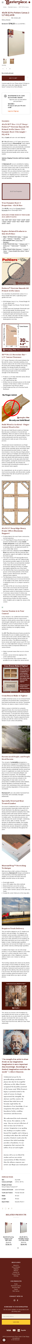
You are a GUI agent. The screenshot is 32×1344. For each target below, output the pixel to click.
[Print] (5, 1205)
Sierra (27, 251)
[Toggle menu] (2, 2)
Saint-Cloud (15, 245)
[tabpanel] (8, 1234)
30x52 (4, 221)
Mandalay (6, 242)
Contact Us (16, 1272)
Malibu (19, 237)
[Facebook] (2, 1205)
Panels (16, 1289)
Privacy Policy (16, 1274)
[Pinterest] (12, 1205)
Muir (16, 244)
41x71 (18, 221)
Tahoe (5, 251)
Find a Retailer (16, 1267)
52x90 (3, 223)
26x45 (28, 219)
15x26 (14, 219)
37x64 (14, 221)
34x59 (9, 221)
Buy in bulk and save (7, 73)
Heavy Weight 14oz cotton (16, 251)
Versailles (17, 238)
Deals (16, 1284)
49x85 (27, 221)
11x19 (10, 219)
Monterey (19, 249)
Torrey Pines (19, 240)
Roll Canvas (16, 1291)
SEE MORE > (11, 104)
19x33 (18, 219)
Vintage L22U (23, 244)
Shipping (16, 1269)
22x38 (23, 219)
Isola (23, 238)
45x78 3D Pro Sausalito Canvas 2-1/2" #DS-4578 (24, 1238)
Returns (16, 1270)
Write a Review (6, 19)
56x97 (8, 223)
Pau (4, 247)
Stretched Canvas (16, 1285)
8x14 (6, 219)
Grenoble (23, 245)
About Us (16, 1265)
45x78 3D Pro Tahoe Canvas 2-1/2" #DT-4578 (8, 1238)
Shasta (6, 252)
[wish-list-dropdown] (27, 77)
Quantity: (4, 65)
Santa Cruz (6, 245)
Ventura (10, 238)
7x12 (3, 219)
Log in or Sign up (13, 111)
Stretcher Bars (16, 1287)
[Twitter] (8, 1205)
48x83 (22, 221)
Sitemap (16, 1276)
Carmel (26, 249)
